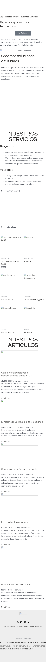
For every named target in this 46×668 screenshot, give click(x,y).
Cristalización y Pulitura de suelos (19, 469)
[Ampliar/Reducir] (5, 663)
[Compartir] (25, 663)
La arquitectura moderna (15, 522)
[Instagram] (25, 622)
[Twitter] (28, 622)
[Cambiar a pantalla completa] (15, 663)
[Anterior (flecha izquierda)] (5, 667)
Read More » (6, 398)
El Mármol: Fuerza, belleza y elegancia (22, 422)
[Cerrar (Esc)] (35, 663)
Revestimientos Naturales (16, 584)
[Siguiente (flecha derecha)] (15, 667)
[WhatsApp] (17, 622)
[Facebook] (21, 622)
